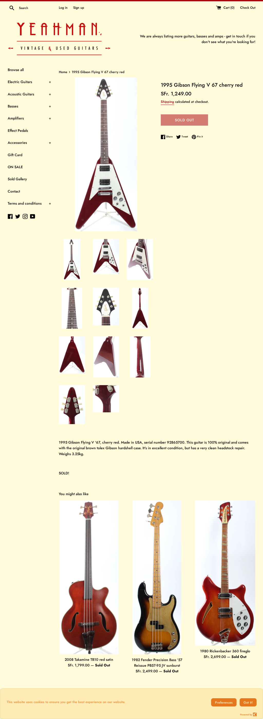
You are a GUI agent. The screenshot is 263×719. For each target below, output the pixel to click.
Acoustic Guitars (29, 94)
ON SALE (15, 166)
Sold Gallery (17, 179)
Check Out (247, 7)
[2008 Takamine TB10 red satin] (89, 577)
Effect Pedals (18, 130)
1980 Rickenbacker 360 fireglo (225, 651)
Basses (29, 106)
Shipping (167, 101)
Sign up (78, 7)
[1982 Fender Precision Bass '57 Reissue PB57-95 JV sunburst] (157, 577)
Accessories (29, 142)
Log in (63, 7)
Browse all (16, 69)
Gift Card (15, 154)
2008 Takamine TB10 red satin (89, 659)
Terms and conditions (29, 203)
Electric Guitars (29, 81)
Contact (14, 191)
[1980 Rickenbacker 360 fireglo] (225, 573)
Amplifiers (29, 118)
